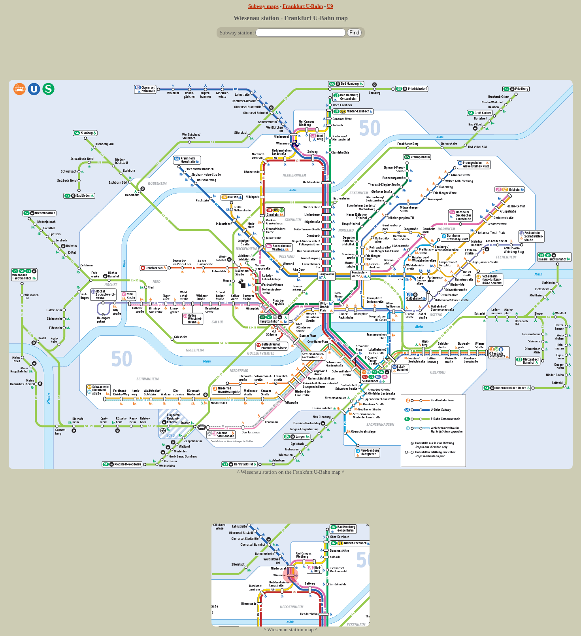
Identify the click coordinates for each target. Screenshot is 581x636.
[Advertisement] (290, 62)
